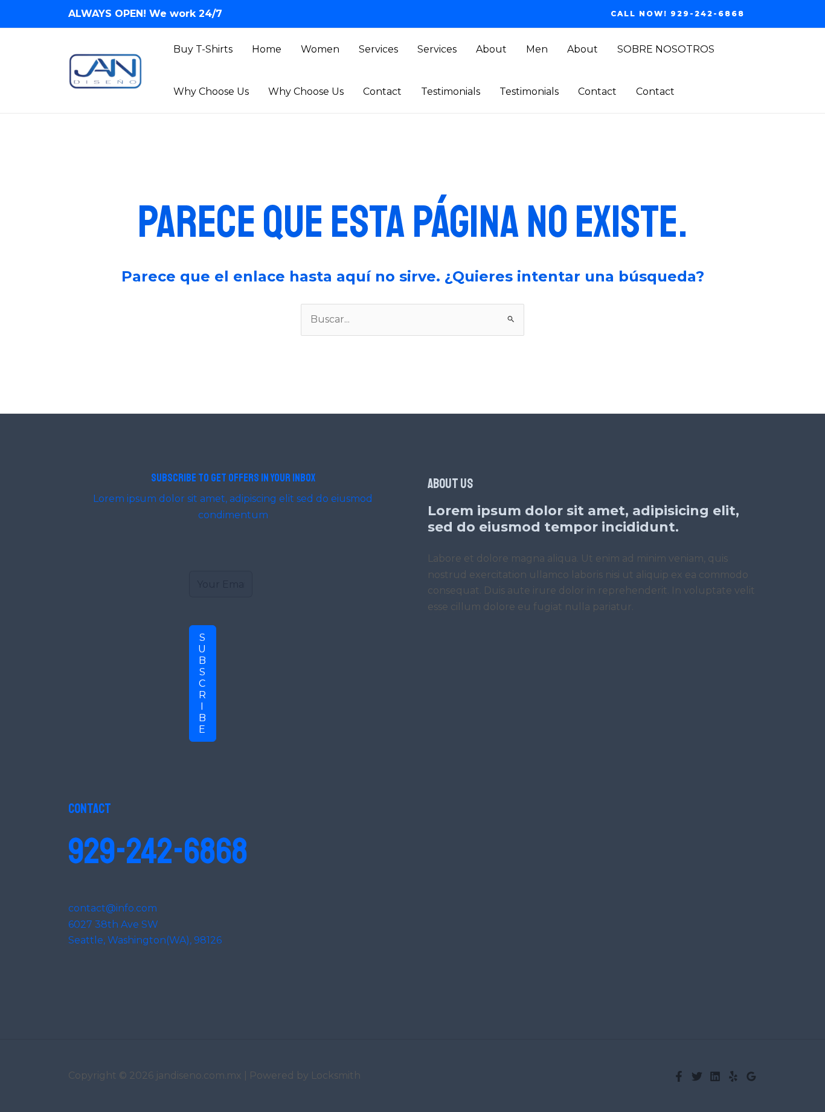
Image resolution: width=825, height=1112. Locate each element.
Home (266, 49)
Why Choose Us (211, 91)
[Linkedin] (715, 1076)
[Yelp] (733, 1076)
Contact (382, 91)
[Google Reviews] (751, 1076)
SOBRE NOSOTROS (665, 49)
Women (320, 49)
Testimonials (450, 91)
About (491, 49)
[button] (678, 14)
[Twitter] (697, 1076)
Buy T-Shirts (203, 49)
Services (378, 49)
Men (537, 49)
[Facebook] (678, 1076)
